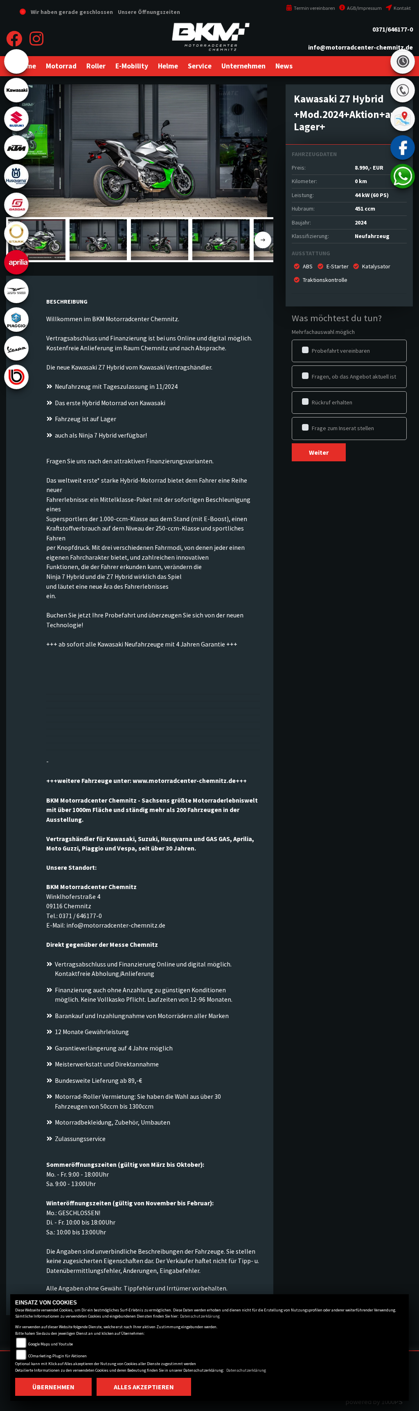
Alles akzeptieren (144, 1387)
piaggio (16, 319)
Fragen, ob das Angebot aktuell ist (354, 376)
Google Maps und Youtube (50, 1344)
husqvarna (16, 176)
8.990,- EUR (369, 167)
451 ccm (365, 208)
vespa (16, 348)
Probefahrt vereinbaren (341, 350)
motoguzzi (16, 291)
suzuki (16, 119)
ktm (16, 147)
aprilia (16, 262)
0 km (361, 181)
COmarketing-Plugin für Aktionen (57, 1356)
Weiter (319, 452)
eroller (16, 61)
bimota (16, 377)
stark (16, 233)
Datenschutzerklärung (200, 1316)
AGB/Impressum (364, 8)
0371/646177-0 (392, 29)
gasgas (16, 205)
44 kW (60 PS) (372, 195)
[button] (61, 66)
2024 (360, 222)
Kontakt (402, 8)
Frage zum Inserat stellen (343, 428)
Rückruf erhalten (332, 402)
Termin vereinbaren (314, 8)
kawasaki (16, 90)
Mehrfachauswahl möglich (323, 332)
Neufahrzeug (372, 236)
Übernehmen (53, 1387)
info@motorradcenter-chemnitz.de (360, 47)
